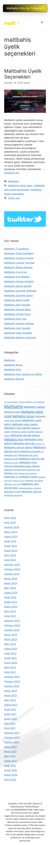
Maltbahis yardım (18, 481)
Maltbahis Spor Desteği (17, 304)
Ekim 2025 (10, 518)
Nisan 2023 (10, 639)
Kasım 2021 (10, 718)
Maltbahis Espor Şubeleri (18, 333)
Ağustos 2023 (12, 620)
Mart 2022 (10, 700)
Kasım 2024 (11, 550)
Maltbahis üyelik (12, 491)
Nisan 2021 (10, 751)
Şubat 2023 (10, 648)
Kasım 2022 (10, 662)
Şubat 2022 (10, 704)
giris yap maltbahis (11, 402)
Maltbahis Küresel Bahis (17, 309)
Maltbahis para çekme (26, 466)
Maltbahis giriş (14, 439)
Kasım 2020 (11, 775)
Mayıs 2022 (10, 690)
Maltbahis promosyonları (15, 470)
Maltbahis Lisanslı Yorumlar (19, 262)
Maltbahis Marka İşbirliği (17, 286)
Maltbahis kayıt (11, 455)
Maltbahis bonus (23, 416)
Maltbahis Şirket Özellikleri (19, 253)
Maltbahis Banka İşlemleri (18, 267)
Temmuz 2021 (12, 737)
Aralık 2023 (10, 602)
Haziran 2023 (11, 630)
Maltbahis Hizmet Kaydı (17, 314)
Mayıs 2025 (10, 532)
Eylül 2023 (10, 616)
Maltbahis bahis (12, 412)
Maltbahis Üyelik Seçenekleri (23, 74)
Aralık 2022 (10, 658)
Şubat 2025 (10, 536)
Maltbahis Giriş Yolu (15, 318)
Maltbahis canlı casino (25, 424)
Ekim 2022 (10, 667)
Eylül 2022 (10, 672)
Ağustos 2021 (11, 732)
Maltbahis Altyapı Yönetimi (19, 281)
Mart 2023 (10, 644)
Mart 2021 (10, 756)
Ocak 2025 (10, 541)
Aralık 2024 (10, 546)
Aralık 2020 (10, 770)
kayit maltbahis (38, 402)
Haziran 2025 (11, 527)
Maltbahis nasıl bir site (31, 458)
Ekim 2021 (10, 723)
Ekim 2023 (10, 611)
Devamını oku (11, 172)
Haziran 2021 (11, 742)
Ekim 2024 (10, 555)
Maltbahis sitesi (33, 470)
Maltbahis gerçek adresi (25, 435)
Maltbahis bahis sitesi (20, 185)
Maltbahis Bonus (13, 365)
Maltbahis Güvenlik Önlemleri (20, 290)
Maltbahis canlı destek (17, 427)
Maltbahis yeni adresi (34, 481)
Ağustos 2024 (12, 564)
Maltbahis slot (11, 473)
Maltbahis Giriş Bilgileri (17, 276)
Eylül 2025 (10, 522)
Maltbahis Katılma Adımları (19, 323)
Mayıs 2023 (10, 634)
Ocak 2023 (10, 653)
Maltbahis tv (11, 476)
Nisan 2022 (10, 695)
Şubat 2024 (10, 592)
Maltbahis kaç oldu (28, 455)
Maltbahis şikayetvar (13, 495)
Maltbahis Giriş (12, 369)
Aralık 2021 (10, 714)
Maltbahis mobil (11, 459)
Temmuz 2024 (12, 569)
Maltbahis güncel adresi (18, 447)
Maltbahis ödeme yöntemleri (30, 488)
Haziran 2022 (11, 686)
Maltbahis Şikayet (14, 379)
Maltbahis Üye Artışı (15, 272)
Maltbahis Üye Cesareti (17, 328)
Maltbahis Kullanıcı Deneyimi (20, 337)
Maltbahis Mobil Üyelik (16, 300)
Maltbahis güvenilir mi (31, 451)
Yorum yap (14, 198)
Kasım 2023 (11, 606)
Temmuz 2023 (12, 625)
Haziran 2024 (11, 574)
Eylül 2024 (10, 560)
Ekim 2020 (10, 779)
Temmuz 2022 (12, 681)
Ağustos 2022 (12, 676)
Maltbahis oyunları (11, 463)
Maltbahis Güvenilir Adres (18, 295)
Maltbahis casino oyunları (22, 431)
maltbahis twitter (28, 476)
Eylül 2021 (9, 728)
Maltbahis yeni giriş (12, 484)
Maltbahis (13, 181)
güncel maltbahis (25, 402)
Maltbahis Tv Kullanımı (16, 248)
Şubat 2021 (10, 761)
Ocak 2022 (10, 709)
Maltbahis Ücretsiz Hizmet (19, 258)
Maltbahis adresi (34, 407)
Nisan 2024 (10, 583)
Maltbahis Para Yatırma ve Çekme (23, 374)
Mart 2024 (10, 588)
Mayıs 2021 (10, 746)
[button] (25, 8)
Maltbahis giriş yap (24, 443)
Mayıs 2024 (10, 578)
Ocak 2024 (10, 597)
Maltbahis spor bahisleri (27, 473)
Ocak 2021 (10, 765)
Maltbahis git (40, 444)
